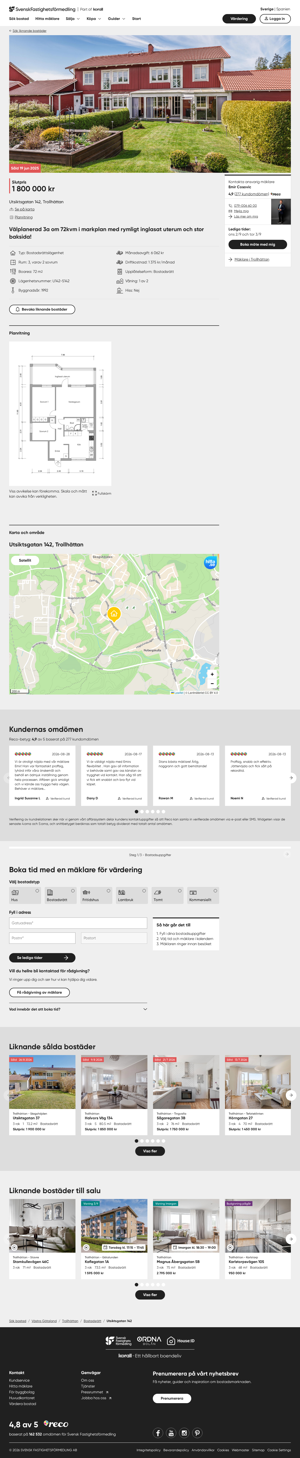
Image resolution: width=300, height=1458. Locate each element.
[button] (114, 615)
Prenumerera (172, 1398)
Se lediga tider (29, 957)
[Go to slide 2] (142, 811)
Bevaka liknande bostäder (44, 309)
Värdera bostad (22, 1404)
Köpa (91, 18)
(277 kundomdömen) (251, 194)
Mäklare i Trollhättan (252, 259)
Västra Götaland (44, 1321)
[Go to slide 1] (136, 811)
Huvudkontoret (22, 1398)
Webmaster (241, 1450)
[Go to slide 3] (147, 811)
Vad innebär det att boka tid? (34, 1009)
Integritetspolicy (149, 1450)
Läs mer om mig (246, 216)
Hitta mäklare (47, 18)
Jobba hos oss (93, 1398)
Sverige (267, 9)
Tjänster (88, 1386)
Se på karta (24, 209)
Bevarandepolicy (176, 1450)
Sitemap (259, 1450)
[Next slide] (291, 778)
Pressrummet (92, 1392)
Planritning (24, 217)
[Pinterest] (197, 1433)
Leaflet (178, 693)
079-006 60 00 (245, 205)
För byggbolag (21, 1392)
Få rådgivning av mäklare (39, 992)
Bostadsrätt (92, 1321)
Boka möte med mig (257, 244)
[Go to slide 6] (163, 811)
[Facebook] (158, 1433)
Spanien (283, 9)
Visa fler (150, 1151)
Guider (114, 18)
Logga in (277, 18)
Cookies (223, 1450)
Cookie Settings (279, 1450)
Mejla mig (241, 211)
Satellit (25, 560)
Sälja (70, 18)
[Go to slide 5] (158, 811)
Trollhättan (70, 1321)
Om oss (87, 1380)
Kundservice (19, 1380)
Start (136, 18)
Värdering (239, 18)
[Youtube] (171, 1433)
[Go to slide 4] (152, 811)
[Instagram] (184, 1433)
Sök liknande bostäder (29, 31)
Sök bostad (19, 18)
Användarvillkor (203, 1450)
